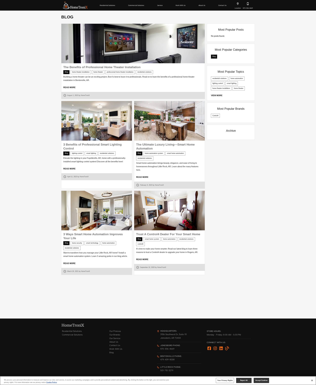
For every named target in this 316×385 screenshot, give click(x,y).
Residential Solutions (107, 5)
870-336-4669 (167, 349)
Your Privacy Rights (225, 380)
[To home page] (75, 4)
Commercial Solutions (136, 5)
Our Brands (114, 335)
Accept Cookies (261, 380)
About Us (201, 5)
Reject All (244, 380)
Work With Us (181, 5)
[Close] (312, 380)
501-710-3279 (166, 370)
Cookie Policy (51, 382)
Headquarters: (168, 331)
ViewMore (216, 95)
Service (160, 5)
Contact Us (222, 5)
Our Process (115, 331)
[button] (238, 4)
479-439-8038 (167, 359)
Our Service (114, 338)
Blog (111, 352)
